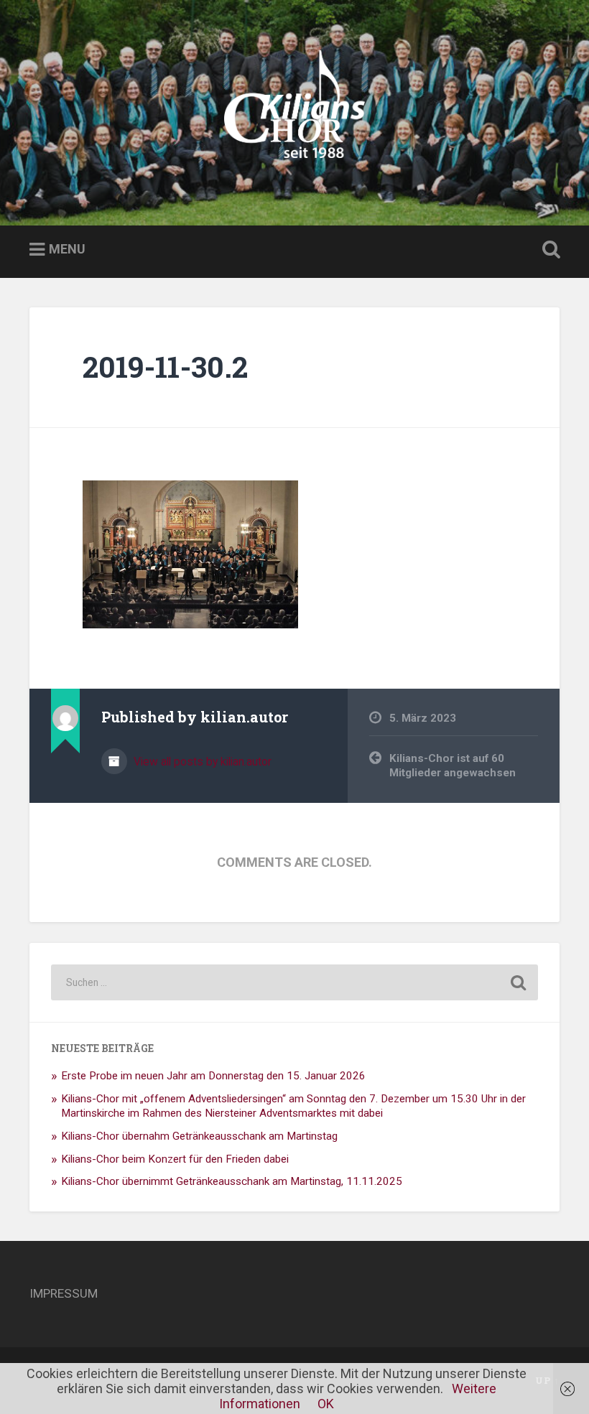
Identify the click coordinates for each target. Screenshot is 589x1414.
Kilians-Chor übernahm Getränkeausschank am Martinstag (199, 1136)
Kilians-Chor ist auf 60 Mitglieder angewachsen (452, 766)
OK (325, 1403)
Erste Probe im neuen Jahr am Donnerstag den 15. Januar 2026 (213, 1075)
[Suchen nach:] (294, 982)
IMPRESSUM (63, 1293)
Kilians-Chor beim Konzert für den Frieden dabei (175, 1159)
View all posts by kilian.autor (201, 761)
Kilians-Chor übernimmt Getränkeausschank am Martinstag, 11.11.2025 (231, 1181)
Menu (67, 248)
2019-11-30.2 (165, 367)
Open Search (548, 249)
